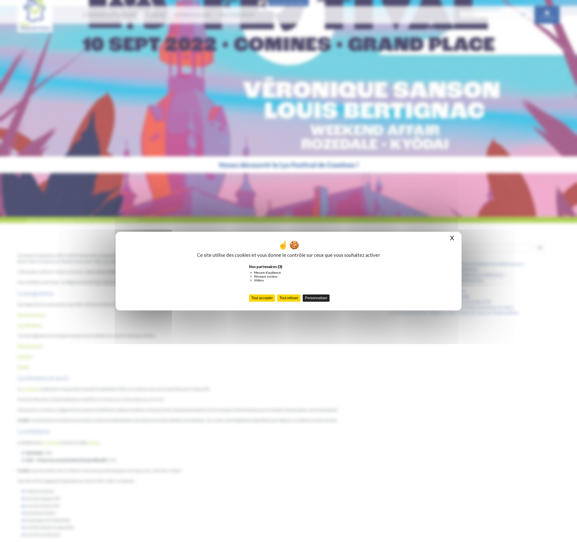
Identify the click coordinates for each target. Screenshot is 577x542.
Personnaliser (316, 298)
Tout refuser (288, 298)
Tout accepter (262, 298)
